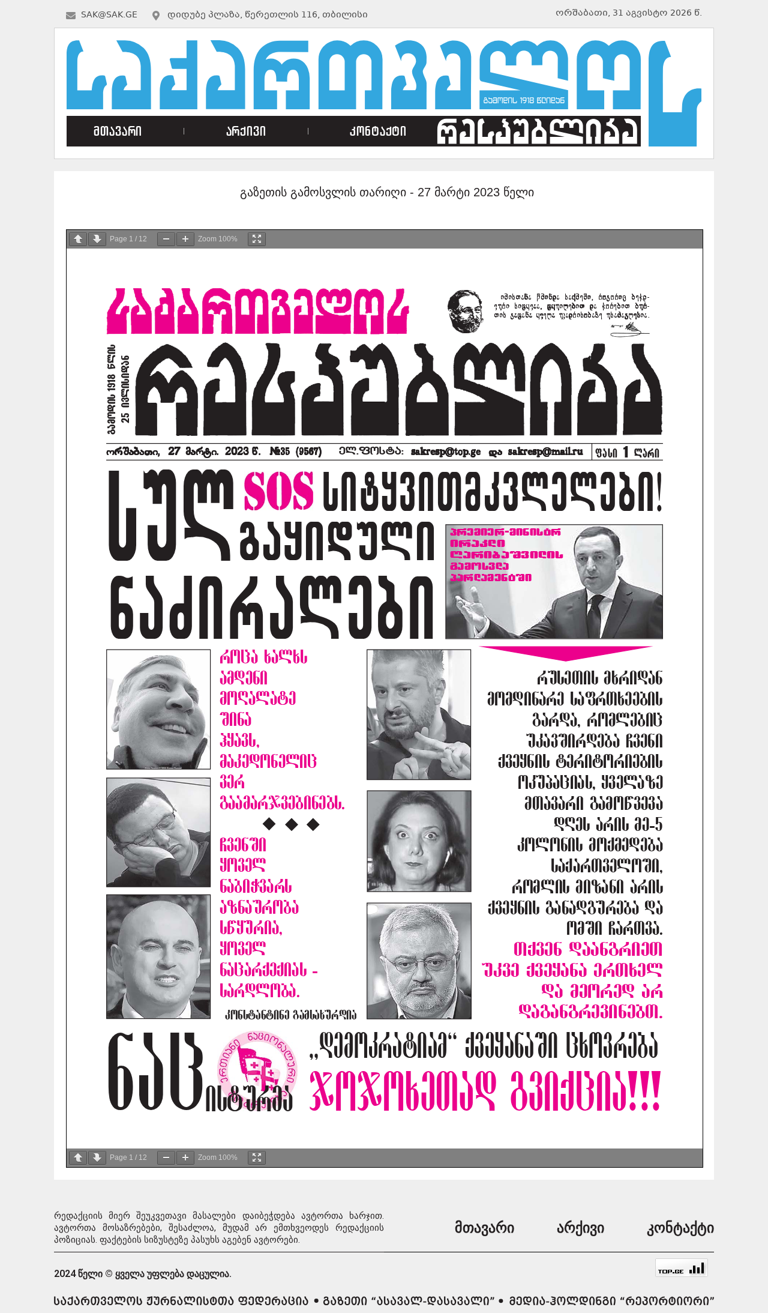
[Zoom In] (185, 239)
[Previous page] (78, 239)
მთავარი (118, 131)
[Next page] (97, 239)
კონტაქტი (378, 131)
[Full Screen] (257, 239)
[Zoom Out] (166, 239)
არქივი (246, 131)
